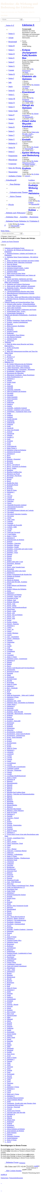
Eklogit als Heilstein (28, 106)
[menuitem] (11, 34)
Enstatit (26, 139)
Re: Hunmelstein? (28, 69)
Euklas (32, 210)
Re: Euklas (21, 224)
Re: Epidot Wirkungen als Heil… (30, 162)
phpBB (36, 1166)
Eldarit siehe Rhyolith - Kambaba (29, 124)
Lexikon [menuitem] (32, 180)
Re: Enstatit (35, 147)
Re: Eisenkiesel (28, 98)
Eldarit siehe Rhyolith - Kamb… (30, 133)
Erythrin (26, 168)
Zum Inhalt (4, 15)
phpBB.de (4, 1174)
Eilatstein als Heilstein (29, 77)
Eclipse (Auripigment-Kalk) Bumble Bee (29, 54)
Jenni (26, 72)
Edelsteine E (28, 25)
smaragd (27, 176)
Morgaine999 (29, 101)
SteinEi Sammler (30, 164)
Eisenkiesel (28, 92)
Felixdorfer (28, 135)
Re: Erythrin (35, 174)
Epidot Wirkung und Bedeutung (30, 154)
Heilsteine (22, 1163)
